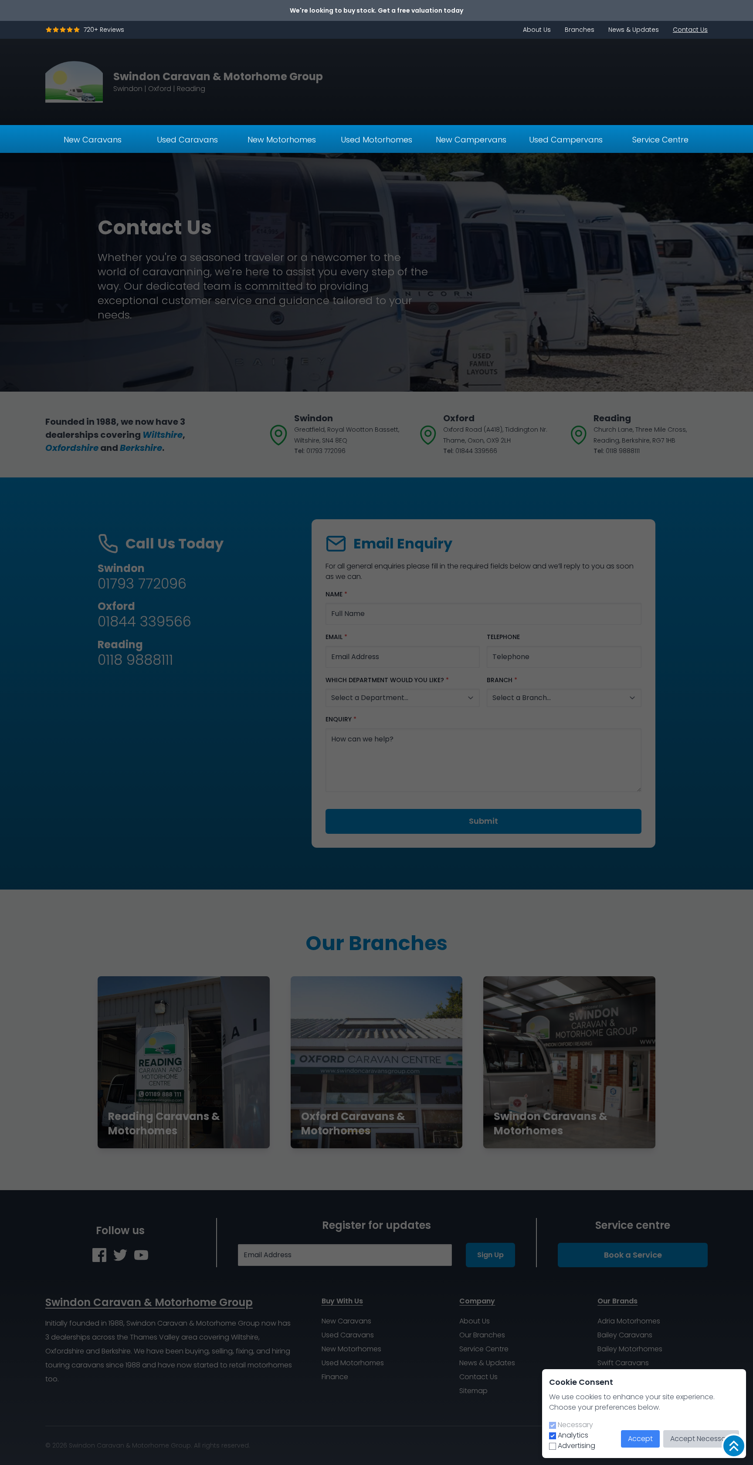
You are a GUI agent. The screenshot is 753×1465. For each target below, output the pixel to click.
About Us (537, 29)
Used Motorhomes (376, 139)
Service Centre (660, 139)
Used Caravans (187, 139)
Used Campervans (566, 139)
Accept (640, 1439)
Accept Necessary (701, 1439)
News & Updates (633, 29)
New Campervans (471, 139)
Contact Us (690, 29)
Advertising (576, 1446)
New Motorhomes (282, 139)
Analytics (573, 1435)
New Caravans (93, 139)
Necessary (575, 1425)
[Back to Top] (734, 1446)
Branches (579, 29)
